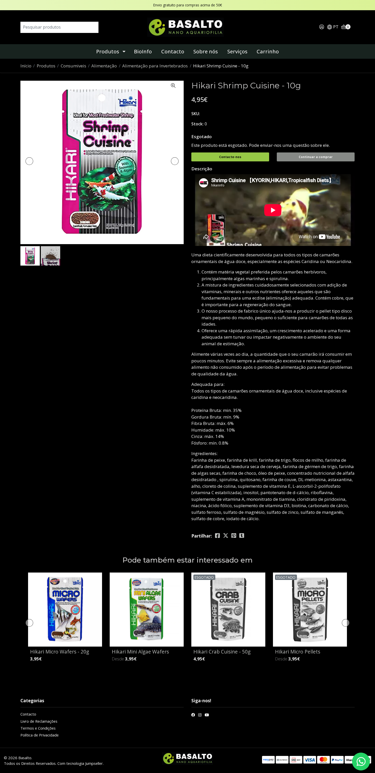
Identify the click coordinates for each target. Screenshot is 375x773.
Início (25, 66)
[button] (333, 27)
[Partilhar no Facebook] (217, 535)
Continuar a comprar (316, 157)
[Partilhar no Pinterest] (233, 535)
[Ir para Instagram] (200, 715)
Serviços (237, 51)
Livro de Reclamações (38, 721)
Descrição (201, 169)
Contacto (172, 51)
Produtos (107, 51)
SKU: (195, 113)
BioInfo (143, 51)
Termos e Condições (38, 728)
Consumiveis (73, 66)
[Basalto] (187, 27)
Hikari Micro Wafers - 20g (59, 651)
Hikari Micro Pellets (297, 651)
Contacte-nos (230, 157)
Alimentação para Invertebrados (155, 66)
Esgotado (201, 136)
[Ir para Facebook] (193, 715)
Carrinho (268, 51)
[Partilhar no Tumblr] (241, 535)
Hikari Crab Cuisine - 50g (222, 651)
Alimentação (104, 66)
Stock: (197, 124)
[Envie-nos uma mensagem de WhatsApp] (361, 761)
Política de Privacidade (39, 735)
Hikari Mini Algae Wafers (140, 651)
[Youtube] (207, 715)
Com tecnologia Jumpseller (80, 763)
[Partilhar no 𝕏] (225, 535)
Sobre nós (205, 51)
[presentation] (29, 161)
